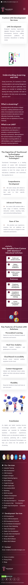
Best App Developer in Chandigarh (14, 500)
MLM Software (8, 480)
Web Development (9, 470)
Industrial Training (9, 468)
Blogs (5, 562)
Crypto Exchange (9, 483)
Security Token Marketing (11, 526)
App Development (9, 498)
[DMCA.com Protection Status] (14, 576)
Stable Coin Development (11, 531)
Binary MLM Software (10, 538)
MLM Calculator (8, 493)
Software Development (10, 495)
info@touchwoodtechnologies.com (10, 2)
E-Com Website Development (12, 523)
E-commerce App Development (13, 503)
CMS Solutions (8, 473)
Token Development (9, 528)
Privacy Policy (8, 559)
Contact (7, 547)
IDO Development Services (11, 521)
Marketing (6, 490)
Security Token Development (12, 533)
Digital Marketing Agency (10, 478)
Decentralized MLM (9, 488)
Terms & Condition (9, 557)
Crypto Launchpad (9, 536)
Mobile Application (9, 485)
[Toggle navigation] (24, 9)
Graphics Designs (9, 475)
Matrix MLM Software (10, 541)
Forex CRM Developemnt (11, 518)
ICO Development (9, 516)
